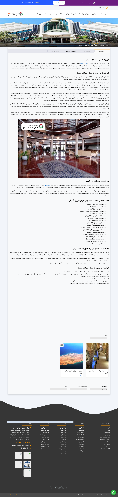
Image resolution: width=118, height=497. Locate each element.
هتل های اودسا (45, 430)
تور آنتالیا (81, 437)
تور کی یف (81, 428)
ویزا (56, 14)
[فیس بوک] (66, 487)
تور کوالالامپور (80, 439)
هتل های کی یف (44, 428)
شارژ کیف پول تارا (71, 14)
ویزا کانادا (63, 451)
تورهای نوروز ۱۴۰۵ (84, 14)
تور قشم (81, 451)
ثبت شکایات (106, 446)
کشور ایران (90, 45)
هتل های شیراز (45, 449)
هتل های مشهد (44, 442)
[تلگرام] (59, 487)
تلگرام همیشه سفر (105, 439)
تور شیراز (81, 446)
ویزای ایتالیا (63, 446)
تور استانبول (80, 435)
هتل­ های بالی (45, 439)
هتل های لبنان (45, 437)
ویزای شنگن (63, 442)
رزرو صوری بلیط (105, 435)
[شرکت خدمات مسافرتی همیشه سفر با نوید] (15, 14)
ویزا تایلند (63, 432)
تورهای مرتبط (55, 51)
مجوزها (108, 442)
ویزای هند (63, 437)
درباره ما (39, 14)
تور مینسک (80, 432)
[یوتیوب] (55, 487)
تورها (100, 14)
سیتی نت (10, 495)
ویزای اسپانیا (62, 449)
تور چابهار (81, 449)
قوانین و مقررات (105, 449)
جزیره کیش (82, 45)
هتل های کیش (45, 444)
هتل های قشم (45, 446)
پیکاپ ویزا (63, 453)
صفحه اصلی (108, 14)
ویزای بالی (63, 435)
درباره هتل (102, 51)
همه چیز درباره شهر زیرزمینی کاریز (98, 372)
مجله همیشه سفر (105, 437)
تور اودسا (81, 430)
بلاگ (46, 14)
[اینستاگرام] (62, 487)
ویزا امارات (63, 439)
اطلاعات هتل (86, 51)
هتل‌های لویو (45, 432)
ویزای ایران (63, 430)
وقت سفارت (106, 432)
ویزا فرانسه (63, 444)
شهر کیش (47, 185)
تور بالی (81, 444)
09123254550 (25, 448)
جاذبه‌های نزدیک (71, 51)
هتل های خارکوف (44, 435)
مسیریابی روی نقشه (23, 442)
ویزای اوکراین (62, 428)
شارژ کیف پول (59, 3)
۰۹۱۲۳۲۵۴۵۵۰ (102, 8)
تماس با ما (107, 444)
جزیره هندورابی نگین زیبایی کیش (73, 372)
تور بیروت (81, 442)
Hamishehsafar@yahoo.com (20, 445)
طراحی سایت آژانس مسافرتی (21, 495)
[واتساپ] (51, 487)
